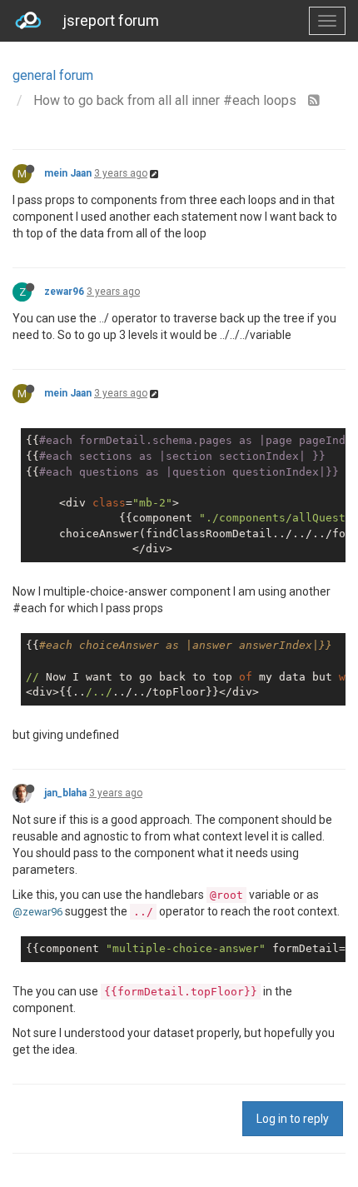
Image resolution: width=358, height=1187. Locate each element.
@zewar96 (37, 911)
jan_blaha (65, 793)
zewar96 (64, 291)
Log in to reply (292, 1118)
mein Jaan (68, 173)
